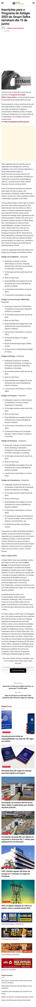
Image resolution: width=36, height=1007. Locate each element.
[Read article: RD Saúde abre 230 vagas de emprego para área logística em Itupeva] (18, 757)
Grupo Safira (12, 97)
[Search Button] (34, 3)
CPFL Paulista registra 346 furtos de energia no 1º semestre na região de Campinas (15, 873)
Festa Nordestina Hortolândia (10, 954)
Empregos (6, 732)
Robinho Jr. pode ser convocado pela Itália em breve (17, 997)
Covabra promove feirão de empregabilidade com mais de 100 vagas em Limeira (17, 738)
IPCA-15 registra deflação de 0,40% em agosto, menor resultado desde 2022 (16, 906)
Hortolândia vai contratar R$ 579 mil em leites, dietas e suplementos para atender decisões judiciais (17, 805)
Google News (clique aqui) (18, 661)
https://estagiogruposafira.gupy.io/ (16, 121)
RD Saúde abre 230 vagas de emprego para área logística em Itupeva (16, 771)
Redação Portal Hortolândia (15, 28)
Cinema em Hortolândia (8, 970)
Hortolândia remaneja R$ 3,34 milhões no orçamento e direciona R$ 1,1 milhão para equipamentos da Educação (17, 839)
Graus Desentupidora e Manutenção (12, 924)
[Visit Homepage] (18, 3)
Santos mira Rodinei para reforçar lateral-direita (15, 1000)
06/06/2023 (7, 31)
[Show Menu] (2, 3)
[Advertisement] (18, 51)
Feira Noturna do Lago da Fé (10, 939)
